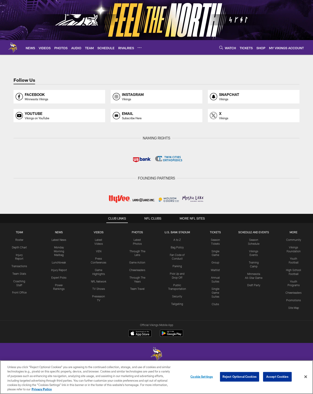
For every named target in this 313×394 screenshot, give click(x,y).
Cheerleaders (137, 270)
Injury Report (59, 270)
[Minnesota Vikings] (156, 354)
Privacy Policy (42, 389)
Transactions (19, 266)
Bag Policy (177, 247)
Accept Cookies (277, 376)
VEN (98, 251)
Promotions (293, 300)
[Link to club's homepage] (12, 47)
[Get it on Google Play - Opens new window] (171, 335)
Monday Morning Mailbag (59, 251)
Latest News (59, 239)
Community (293, 239)
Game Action (137, 262)
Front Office (19, 292)
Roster (19, 239)
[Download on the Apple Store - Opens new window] (140, 334)
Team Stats (19, 273)
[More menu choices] (139, 47)
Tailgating (177, 303)
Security (177, 296)
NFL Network (98, 281)
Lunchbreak (59, 262)
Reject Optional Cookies (239, 376)
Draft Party (253, 285)
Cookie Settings (201, 376)
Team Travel (137, 288)
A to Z (177, 239)
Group (215, 262)
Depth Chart (19, 247)
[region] (156, 377)
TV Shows (98, 288)
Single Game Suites (215, 292)
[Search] (221, 47)
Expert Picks (58, 277)
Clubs (215, 304)
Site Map (293, 307)
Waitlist (215, 270)
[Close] (306, 377)
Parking (177, 266)
